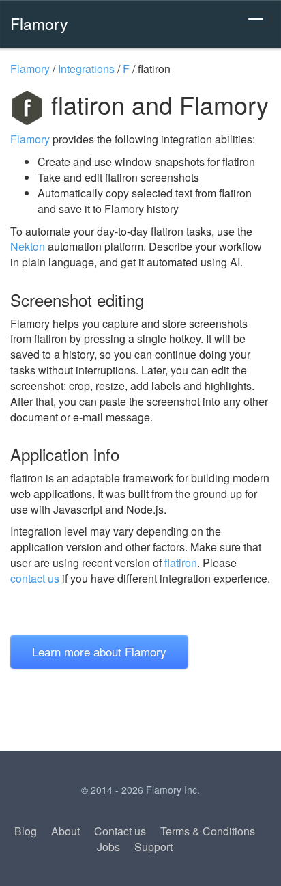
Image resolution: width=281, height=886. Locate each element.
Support (153, 847)
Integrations (86, 69)
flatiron (180, 562)
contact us (34, 578)
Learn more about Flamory (99, 651)
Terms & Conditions (207, 831)
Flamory (39, 23)
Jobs (108, 847)
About (65, 831)
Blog (25, 831)
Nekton (27, 246)
